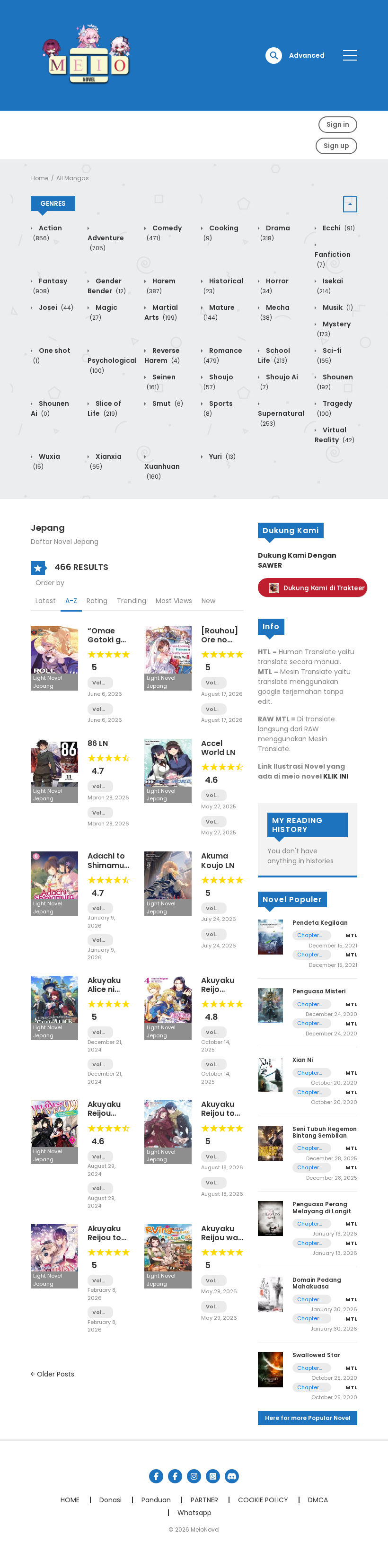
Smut (167, 403)
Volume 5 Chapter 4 (100, 1312)
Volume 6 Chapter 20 (100, 683)
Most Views (174, 600)
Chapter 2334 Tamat (308, 935)
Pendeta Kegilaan (320, 923)
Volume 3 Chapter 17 (214, 1281)
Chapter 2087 (308, 1092)
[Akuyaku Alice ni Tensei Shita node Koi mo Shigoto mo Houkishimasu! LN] (54, 1007)
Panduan (156, 1500)
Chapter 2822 (308, 1300)
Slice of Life (104, 408)
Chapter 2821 (308, 1319)
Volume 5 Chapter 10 (214, 1157)
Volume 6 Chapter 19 (100, 709)
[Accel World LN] (168, 770)
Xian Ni (302, 1060)
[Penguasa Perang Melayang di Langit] (270, 1218)
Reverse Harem (162, 355)
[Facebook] (156, 1476)
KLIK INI (335, 776)
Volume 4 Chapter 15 (214, 934)
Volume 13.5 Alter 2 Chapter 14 (100, 786)
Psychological (112, 365)
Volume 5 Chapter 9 (214, 1183)
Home (39, 178)
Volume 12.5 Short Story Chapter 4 (100, 940)
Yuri (222, 456)
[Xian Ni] (270, 1074)
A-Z (71, 600)
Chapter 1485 (308, 1388)
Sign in (337, 124)
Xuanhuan (162, 471)
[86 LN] (54, 770)
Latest (45, 600)
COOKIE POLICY (263, 1500)
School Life (274, 355)
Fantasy (50, 285)
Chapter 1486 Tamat (308, 1368)
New (208, 600)
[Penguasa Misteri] (270, 1005)
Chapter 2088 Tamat (308, 1073)
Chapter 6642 (308, 1168)
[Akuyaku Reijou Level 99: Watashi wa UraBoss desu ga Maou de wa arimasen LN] (54, 1131)
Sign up (336, 145)
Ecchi (338, 228)
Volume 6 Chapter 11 (100, 1188)
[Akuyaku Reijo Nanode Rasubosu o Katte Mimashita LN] (168, 1007)
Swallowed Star (316, 1355)
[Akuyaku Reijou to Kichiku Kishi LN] (54, 1255)
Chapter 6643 (308, 1148)
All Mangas (72, 178)
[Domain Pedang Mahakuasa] (270, 1293)
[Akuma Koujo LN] (168, 883)
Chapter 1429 (308, 1023)
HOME (70, 1500)
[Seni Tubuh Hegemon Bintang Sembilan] (270, 1143)
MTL (351, 935)
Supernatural (281, 418)
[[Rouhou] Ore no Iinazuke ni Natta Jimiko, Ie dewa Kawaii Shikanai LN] (168, 658)
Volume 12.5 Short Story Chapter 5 (100, 908)
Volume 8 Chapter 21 (214, 709)
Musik (337, 307)
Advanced (307, 55)
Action (47, 232)
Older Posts (54, 1374)
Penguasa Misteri (318, 991)
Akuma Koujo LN (217, 860)
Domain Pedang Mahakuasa (316, 1283)
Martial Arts (161, 312)
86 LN (98, 743)
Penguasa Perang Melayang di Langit (321, 1207)
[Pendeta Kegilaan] (270, 936)
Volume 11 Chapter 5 (214, 1064)
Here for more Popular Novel (308, 1418)
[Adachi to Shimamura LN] (54, 883)
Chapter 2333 (308, 955)
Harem (161, 285)
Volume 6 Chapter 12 (100, 1157)
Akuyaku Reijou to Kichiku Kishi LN (104, 1242)
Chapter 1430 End (309, 1004)
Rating (97, 600)
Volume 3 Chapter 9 (100, 1064)
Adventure (106, 242)
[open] (350, 55)
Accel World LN (218, 748)
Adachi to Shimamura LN (110, 864)
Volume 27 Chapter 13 (214, 822)
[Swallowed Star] (270, 1369)
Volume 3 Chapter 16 (214, 1307)
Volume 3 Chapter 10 (100, 1032)
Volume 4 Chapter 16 (214, 908)
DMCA (318, 1500)
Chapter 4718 (308, 1224)
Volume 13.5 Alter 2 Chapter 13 (100, 813)
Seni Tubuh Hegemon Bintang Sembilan (324, 1132)
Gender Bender (107, 286)
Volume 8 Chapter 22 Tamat (214, 683)
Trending (131, 600)
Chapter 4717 (308, 1243)
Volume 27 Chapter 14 (214, 795)
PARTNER (204, 1500)
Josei (55, 307)
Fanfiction (333, 259)
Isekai (330, 285)
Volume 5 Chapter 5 (100, 1281)
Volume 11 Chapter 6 (214, 1032)
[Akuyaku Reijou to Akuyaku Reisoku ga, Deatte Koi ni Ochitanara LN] (168, 1131)
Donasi (110, 1500)
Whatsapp (194, 1512)
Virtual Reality (334, 435)
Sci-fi (329, 355)
